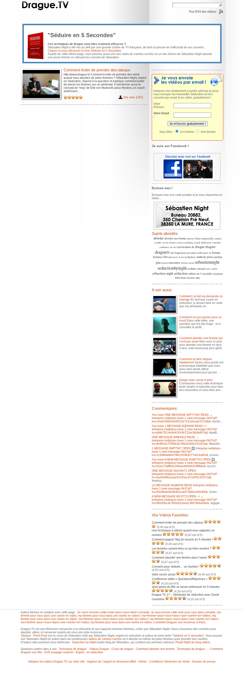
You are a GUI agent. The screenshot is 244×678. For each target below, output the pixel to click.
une (198, 278)
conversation (184, 247)
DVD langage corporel (58, 652)
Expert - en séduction (89, 652)
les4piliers (190, 257)
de (193, 247)
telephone (218, 273)
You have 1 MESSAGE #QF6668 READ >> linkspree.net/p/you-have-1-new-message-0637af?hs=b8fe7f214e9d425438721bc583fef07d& (184, 429)
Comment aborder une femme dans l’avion (179, 557)
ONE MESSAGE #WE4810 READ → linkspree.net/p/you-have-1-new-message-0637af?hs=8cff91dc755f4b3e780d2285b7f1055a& (184, 440)
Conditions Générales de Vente (169, 661)
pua (158, 262)
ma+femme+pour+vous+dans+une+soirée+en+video (55, 622)
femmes (158, 257)
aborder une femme (175, 238)
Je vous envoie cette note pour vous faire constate (183, 612)
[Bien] (69, 97)
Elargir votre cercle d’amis (196, 380)
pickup (218, 257)
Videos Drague (99, 649)
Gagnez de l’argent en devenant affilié (111, 661)
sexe (208, 268)
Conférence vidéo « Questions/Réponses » (180, 579)
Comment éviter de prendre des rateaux (177, 522)
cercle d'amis (169, 242)
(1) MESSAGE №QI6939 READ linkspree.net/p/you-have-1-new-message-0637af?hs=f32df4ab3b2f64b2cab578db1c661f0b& (185, 489)
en (210, 252)
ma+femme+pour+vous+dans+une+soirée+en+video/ (176, 615)
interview (173, 257)
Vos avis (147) (133, 97)
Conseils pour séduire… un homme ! (175, 566)
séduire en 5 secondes (200, 273)
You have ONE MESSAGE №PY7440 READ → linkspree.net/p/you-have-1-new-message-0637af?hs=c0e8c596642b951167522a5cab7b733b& (184, 418)
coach (179, 242)
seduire (192, 269)
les (182, 257)
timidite (191, 277)
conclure (216, 242)
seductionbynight (172, 268)
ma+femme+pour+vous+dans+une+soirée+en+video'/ (113, 619)
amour (190, 238)
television (180, 277)
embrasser (202, 252)
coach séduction (202, 242)
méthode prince (205, 257)
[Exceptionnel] (77, 97)
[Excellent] (73, 97)
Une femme (208, 132)
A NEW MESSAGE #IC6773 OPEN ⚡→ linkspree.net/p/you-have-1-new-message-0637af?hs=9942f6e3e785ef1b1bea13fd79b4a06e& (184, 500)
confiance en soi (167, 247)
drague (200, 246)
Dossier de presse (204, 661)
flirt (165, 257)
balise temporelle (204, 238)
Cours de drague (122, 649)
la (180, 257)
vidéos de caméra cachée (105, 639)
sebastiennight (207, 262)
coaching (188, 242)
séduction (180, 273)
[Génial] (81, 97)
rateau (164, 262)
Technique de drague (73, 649)
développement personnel (183, 252)
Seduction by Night (84, 642)
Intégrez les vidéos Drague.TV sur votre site (56, 661)
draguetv (162, 252)
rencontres (174, 262)
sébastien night (162, 273)
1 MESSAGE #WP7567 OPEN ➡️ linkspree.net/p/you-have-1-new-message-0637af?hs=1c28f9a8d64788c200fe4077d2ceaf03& (186, 452)
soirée (214, 268)
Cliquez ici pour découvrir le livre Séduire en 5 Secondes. (85, 50)
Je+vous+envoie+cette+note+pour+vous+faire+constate (113, 612)
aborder (158, 238)
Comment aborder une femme (155, 649)
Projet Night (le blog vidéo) (192, 642)
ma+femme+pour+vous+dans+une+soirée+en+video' (184, 619)
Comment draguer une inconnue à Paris (179, 622)
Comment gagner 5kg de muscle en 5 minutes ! (182, 539)
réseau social (187, 262)
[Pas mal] (65, 97)
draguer (210, 246)
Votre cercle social (163, 574)
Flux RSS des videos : (203, 11)
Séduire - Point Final (34, 635)
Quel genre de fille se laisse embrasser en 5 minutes (186, 587)
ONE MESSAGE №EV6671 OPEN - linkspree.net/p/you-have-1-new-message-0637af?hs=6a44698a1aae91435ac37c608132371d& (184, 474)
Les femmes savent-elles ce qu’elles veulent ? (181, 548)
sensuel (201, 268)
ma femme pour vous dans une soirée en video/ (121, 622)
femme (216, 252)
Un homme (186, 132)
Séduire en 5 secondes (188, 635)
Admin (142, 661)
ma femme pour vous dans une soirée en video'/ (109, 615)
